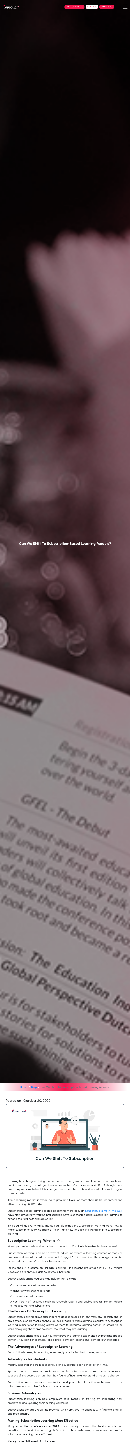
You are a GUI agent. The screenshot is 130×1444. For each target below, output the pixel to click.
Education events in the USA (103, 1210)
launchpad (106, 7)
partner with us (74, 7)
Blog (34, 1087)
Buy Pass (91, 7)
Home (23, 1087)
